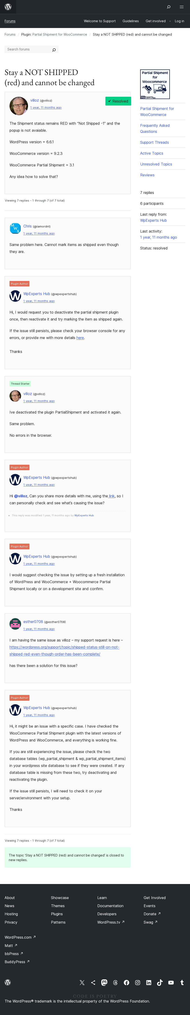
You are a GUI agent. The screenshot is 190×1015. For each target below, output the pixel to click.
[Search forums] (54, 49)
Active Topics (151, 153)
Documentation (110, 905)
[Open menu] (182, 7)
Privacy (11, 922)
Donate (152, 914)
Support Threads (154, 142)
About (10, 897)
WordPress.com (20, 937)
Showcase (60, 897)
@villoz (20, 496)
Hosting (11, 914)
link (111, 496)
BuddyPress (17, 961)
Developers (107, 914)
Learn (102, 897)
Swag (151, 922)
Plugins (57, 914)
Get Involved (155, 897)
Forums (10, 21)
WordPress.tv (111, 922)
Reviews (147, 175)
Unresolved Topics (156, 164)
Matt (11, 945)
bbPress (14, 953)
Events (149, 905)
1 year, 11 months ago (46, 107)
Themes (58, 905)
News (9, 905)
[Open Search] (168, 7)
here (80, 337)
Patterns (58, 922)
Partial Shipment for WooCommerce (59, 34)
